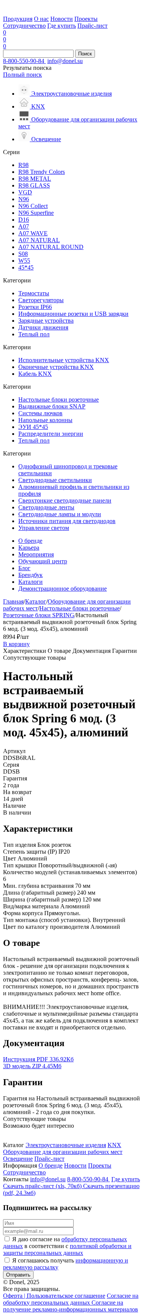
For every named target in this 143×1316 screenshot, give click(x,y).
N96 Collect (33, 206)
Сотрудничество (24, 25)
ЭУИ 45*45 (33, 427)
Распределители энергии (50, 433)
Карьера (28, 547)
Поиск (85, 54)
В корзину (16, 644)
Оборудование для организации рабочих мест (62, 1152)
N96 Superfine (36, 213)
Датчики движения (43, 327)
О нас (41, 19)
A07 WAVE (33, 233)
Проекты (86, 19)
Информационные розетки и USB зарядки (73, 313)
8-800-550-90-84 (24, 61)
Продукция (17, 19)
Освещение (18, 1158)
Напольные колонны (45, 420)
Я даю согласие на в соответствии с (67, 1246)
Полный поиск (22, 74)
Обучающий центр (42, 561)
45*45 (26, 267)
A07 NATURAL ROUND (51, 247)
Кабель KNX (35, 373)
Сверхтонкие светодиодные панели (64, 500)
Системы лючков (40, 413)
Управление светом (43, 528)
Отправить (18, 1275)
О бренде (30, 540)
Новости (61, 19)
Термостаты (33, 293)
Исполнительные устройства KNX (63, 360)
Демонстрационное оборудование (62, 588)
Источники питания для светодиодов (67, 521)
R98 (23, 165)
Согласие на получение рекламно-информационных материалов (70, 1306)
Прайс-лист (92, 25)
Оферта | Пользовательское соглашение (54, 1295)
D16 (23, 219)
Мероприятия (36, 554)
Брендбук (30, 575)
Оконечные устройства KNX (56, 367)
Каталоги (30, 581)
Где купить (61, 25)
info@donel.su (65, 61)
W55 (24, 260)
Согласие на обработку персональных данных (70, 1299)
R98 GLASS (34, 185)
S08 (23, 254)
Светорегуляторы (41, 300)
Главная (13, 601)
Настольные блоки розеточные (58, 399)
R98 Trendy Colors (41, 172)
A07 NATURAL (39, 240)
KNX (114, 1145)
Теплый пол (34, 334)
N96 (23, 199)
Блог (24, 568)
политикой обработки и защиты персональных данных (67, 1249)
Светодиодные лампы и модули (59, 514)
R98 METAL (34, 178)
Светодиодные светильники (55, 480)
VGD (25, 192)
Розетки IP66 (35, 307)
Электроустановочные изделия (66, 1145)
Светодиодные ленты (46, 507)
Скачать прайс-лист (42, 1186)
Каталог (35, 601)
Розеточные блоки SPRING (38, 615)
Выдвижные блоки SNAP (51, 406)
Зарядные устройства (46, 320)
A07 (23, 226)
